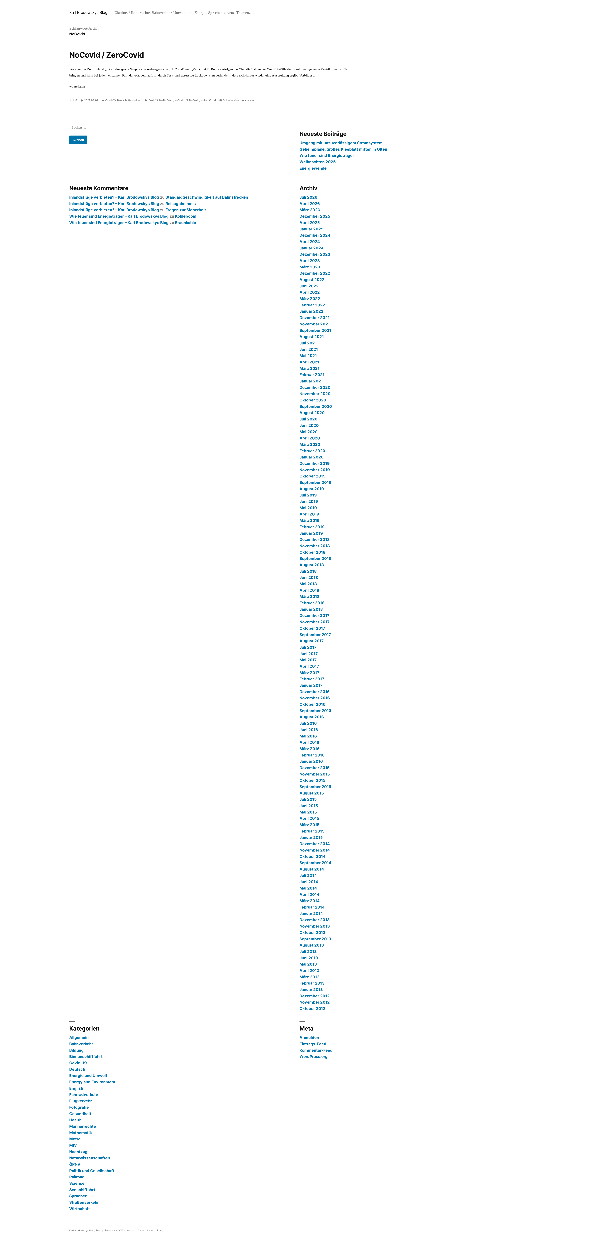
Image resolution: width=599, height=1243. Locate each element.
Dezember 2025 (315, 216)
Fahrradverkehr (83, 1094)
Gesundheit (134, 100)
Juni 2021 (309, 349)
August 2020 (312, 412)
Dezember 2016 (315, 691)
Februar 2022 (312, 305)
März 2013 (309, 977)
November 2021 (315, 324)
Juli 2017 (308, 647)
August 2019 (312, 489)
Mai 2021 (308, 355)
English (76, 1088)
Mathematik (80, 1132)
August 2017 (312, 641)
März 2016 (309, 748)
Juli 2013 (308, 951)
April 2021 (309, 362)
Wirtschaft (79, 1208)
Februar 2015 (312, 831)
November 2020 (315, 393)
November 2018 (315, 546)
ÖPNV (74, 1164)
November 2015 (315, 774)
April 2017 (309, 666)
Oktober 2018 (312, 552)
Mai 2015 (308, 812)
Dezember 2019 (315, 463)
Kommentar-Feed (316, 1050)
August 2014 (312, 869)
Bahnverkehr (81, 1044)
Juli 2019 (308, 495)
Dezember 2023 (315, 254)
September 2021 (315, 330)
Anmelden (309, 1037)
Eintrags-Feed (313, 1044)
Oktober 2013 (312, 932)
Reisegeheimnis (181, 203)
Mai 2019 (308, 508)
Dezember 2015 (315, 767)
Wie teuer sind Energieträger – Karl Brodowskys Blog (119, 216)
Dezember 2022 (315, 273)
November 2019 (315, 470)
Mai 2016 (308, 736)
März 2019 (309, 520)
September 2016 (315, 710)
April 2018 (309, 590)
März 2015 (309, 824)
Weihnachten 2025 (318, 162)
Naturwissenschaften (89, 1158)
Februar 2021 (312, 374)
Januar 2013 (311, 989)
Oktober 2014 (313, 856)
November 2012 (315, 1002)
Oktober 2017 (312, 628)
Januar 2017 (311, 685)
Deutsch (122, 100)
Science (77, 1183)
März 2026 (310, 210)
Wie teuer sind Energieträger (327, 155)
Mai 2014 (308, 888)
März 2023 (310, 267)
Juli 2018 (308, 571)
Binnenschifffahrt (86, 1056)
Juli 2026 (308, 197)
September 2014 (315, 862)
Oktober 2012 (312, 1008)
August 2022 (312, 279)
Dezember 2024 (315, 235)
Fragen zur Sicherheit (186, 210)
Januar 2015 (311, 837)
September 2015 (315, 786)
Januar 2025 (311, 229)
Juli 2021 (308, 343)
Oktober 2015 (312, 780)
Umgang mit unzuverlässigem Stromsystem (341, 143)
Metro (74, 1139)
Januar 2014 (311, 913)
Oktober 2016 (312, 704)
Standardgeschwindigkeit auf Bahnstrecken (207, 197)
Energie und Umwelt (88, 1075)
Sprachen (78, 1196)
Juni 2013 (309, 958)
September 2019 (315, 482)
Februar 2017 (312, 679)
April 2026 (310, 203)
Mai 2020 (309, 431)
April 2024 (310, 241)
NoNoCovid (192, 100)
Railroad (77, 1177)
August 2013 (312, 945)
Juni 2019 (309, 501)
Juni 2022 (309, 286)
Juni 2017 (309, 653)
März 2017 (309, 672)
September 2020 (316, 406)
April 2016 (309, 742)
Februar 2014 (312, 907)
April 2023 (310, 260)
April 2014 (309, 894)
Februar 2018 (312, 603)
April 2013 (309, 970)
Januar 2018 (311, 609)
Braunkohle (185, 222)
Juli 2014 (308, 875)
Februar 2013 (312, 983)
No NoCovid (166, 100)
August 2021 (312, 336)
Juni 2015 (309, 805)
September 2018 (315, 558)
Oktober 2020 (313, 400)
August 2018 (312, 565)
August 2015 (312, 793)
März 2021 (309, 368)
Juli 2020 (308, 419)
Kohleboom (185, 216)
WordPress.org (314, 1056)
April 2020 (310, 438)
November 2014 (315, 850)
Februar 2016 (312, 755)
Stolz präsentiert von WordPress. (115, 1230)
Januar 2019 (311, 533)
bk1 (75, 100)
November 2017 (315, 622)
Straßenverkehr (84, 1202)
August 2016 (312, 717)
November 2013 (315, 926)
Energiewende (313, 168)
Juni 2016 (309, 729)
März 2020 (310, 444)
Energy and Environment (92, 1082)
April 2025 (310, 222)
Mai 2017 (308, 660)
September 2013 (315, 939)
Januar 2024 (312, 248)
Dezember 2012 (315, 996)
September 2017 (315, 634)
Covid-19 (110, 100)
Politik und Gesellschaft (91, 1170)
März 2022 (310, 298)
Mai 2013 (308, 964)
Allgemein (79, 1037)
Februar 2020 (312, 451)
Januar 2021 (311, 381)
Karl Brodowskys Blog (88, 12)
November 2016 (315, 698)
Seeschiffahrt (82, 1189)
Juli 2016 (308, 723)
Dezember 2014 (315, 843)
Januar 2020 (312, 457)
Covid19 (153, 100)
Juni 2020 (309, 425)
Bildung (76, 1050)
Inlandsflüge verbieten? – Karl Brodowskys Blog (114, 197)
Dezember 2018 (315, 539)
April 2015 (309, 818)
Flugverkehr (80, 1101)
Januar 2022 (311, 311)
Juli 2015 (308, 799)
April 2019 (309, 514)
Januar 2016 (311, 761)
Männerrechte (82, 1126)
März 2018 (309, 596)
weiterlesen (77, 86)
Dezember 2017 (314, 615)
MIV (73, 1145)
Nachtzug (78, 1151)
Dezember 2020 (315, 387)
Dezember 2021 (315, 317)
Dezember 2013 (315, 919)
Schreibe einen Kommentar (238, 100)
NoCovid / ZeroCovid (106, 55)
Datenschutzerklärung (150, 1230)
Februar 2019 (312, 527)
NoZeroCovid (208, 100)
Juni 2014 (309, 881)
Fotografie (79, 1107)
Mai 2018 (308, 584)
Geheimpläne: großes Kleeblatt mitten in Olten (343, 149)
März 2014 (310, 900)
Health (75, 1120)
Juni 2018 (309, 577)
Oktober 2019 (312, 476)
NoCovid (180, 100)
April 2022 (310, 292)
